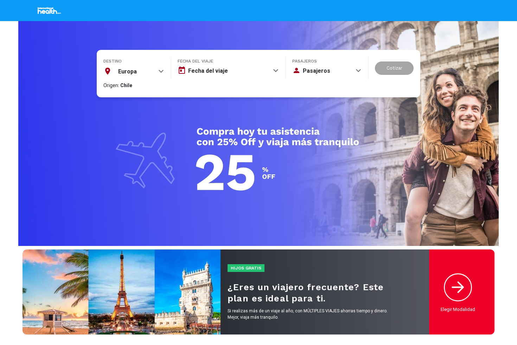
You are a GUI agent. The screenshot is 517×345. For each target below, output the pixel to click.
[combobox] (133, 71)
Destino (112, 61)
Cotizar (394, 68)
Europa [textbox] (127, 71)
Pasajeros (304, 61)
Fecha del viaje (195, 61)
